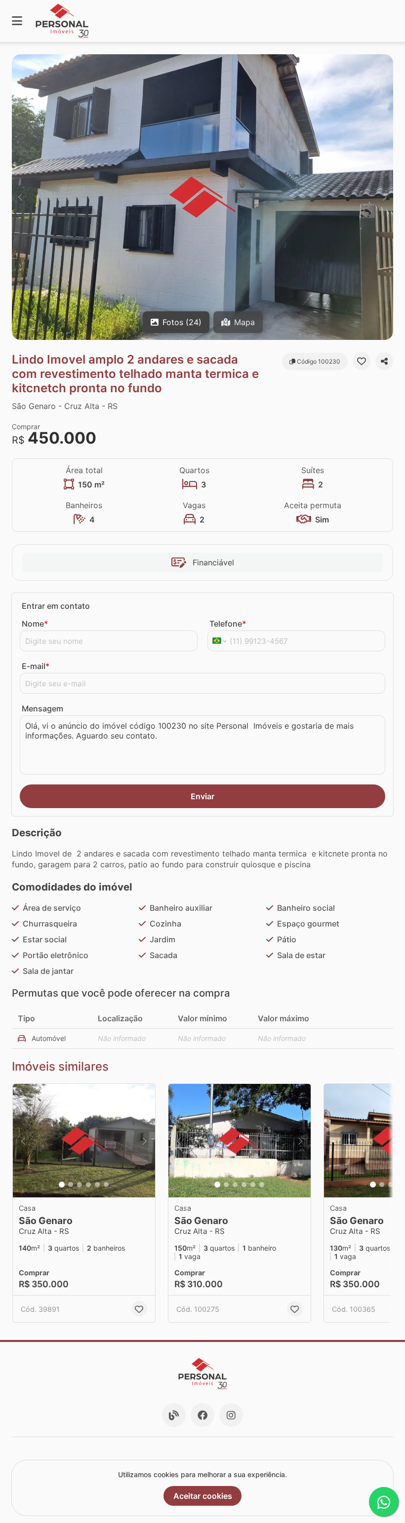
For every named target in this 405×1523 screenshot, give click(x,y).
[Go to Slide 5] (97, 1184)
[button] (202, 197)
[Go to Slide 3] (79, 1184)
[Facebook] (202, 1415)
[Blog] (174, 1415)
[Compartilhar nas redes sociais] (384, 361)
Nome (35, 624)
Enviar (202, 796)
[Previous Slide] (20, 197)
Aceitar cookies (202, 1496)
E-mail (35, 666)
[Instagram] (231, 1415)
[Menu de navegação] (17, 21)
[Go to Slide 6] (106, 1184)
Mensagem (42, 708)
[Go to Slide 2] (70, 1184)
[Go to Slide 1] (62, 1185)
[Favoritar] (361, 361)
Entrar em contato (56, 606)
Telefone (227, 624)
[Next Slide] (384, 197)
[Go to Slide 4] (88, 1184)
